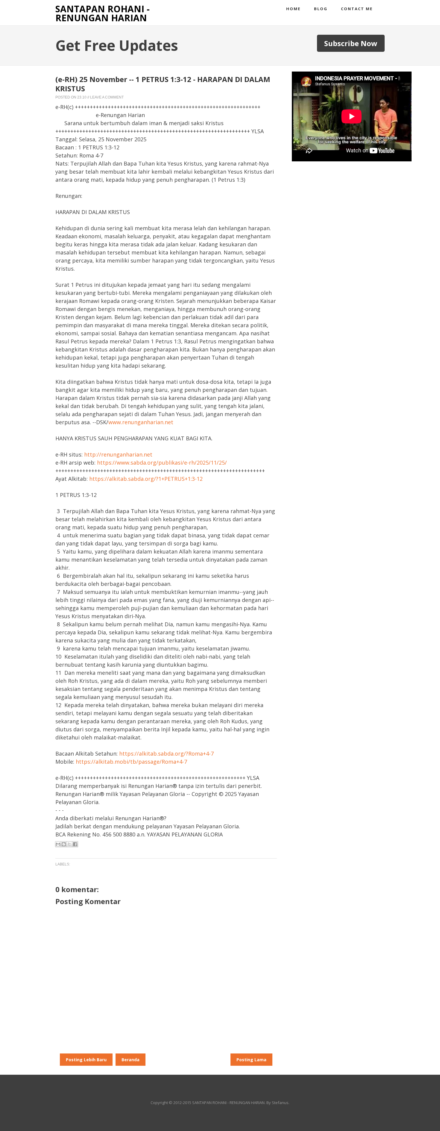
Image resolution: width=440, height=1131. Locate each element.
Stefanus (280, 1102)
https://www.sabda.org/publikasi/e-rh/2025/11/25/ (162, 462)
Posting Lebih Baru (86, 1059)
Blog (320, 8)
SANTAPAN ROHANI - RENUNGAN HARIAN (102, 13)
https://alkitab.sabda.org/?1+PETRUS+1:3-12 (146, 478)
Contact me (357, 8)
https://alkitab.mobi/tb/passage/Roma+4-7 (131, 761)
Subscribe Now (350, 43)
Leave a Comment (107, 97)
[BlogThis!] (64, 844)
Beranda (130, 1059)
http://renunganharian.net (118, 454)
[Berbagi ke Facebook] (75, 844)
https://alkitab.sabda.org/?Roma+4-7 (166, 753)
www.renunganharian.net (140, 422)
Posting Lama (251, 1059)
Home (293, 8)
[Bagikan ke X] (69, 844)
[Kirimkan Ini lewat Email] (58, 844)
